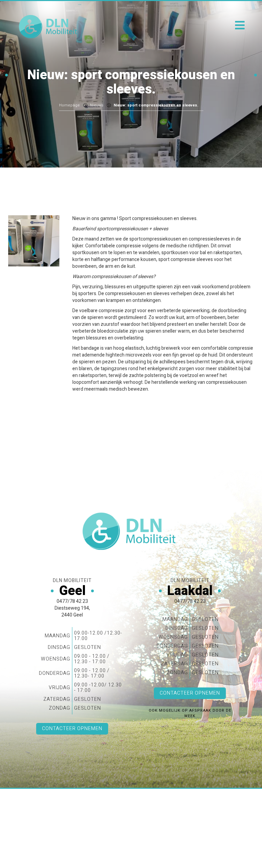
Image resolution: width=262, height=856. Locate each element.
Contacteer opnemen (72, 728)
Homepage (69, 105)
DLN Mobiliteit (49, 27)
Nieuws (96, 105)
